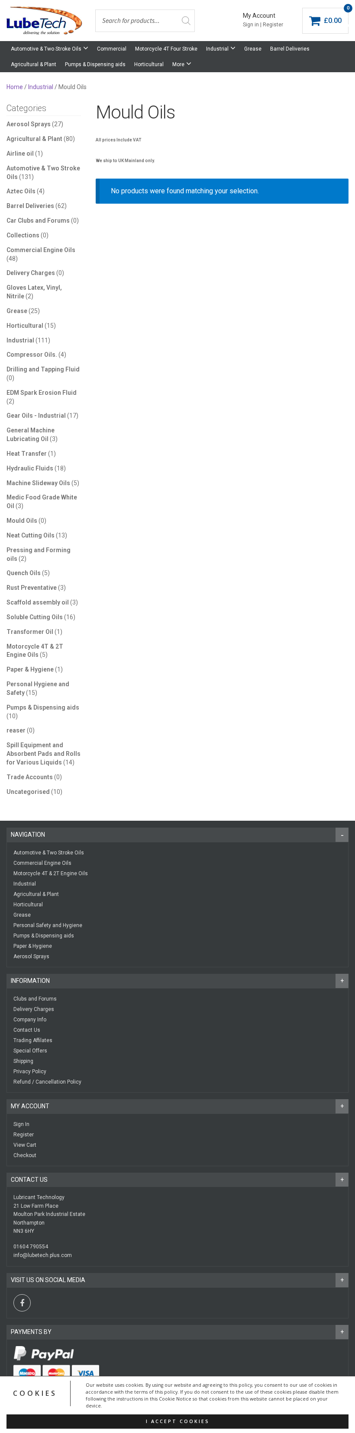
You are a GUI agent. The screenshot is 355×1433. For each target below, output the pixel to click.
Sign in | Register (263, 25)
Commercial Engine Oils (40, 249)
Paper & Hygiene (30, 669)
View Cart (24, 1145)
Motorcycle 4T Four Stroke (166, 49)
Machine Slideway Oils (38, 483)
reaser (16, 730)
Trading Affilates (32, 1040)
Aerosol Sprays (28, 124)
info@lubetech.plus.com (42, 1255)
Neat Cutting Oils (30, 535)
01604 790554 (30, 1247)
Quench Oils (23, 572)
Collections (22, 235)
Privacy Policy (29, 1071)
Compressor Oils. (31, 354)
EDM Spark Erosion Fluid (41, 392)
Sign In (21, 1124)
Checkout (24, 1155)
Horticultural (149, 64)
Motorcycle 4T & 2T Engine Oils (50, 873)
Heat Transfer (26, 453)
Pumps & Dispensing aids (95, 64)
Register (23, 1135)
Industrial (217, 49)
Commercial (111, 49)
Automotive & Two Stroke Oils (46, 49)
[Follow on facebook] (22, 1302)
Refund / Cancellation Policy (47, 1082)
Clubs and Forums (35, 999)
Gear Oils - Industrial (36, 415)
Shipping (23, 1061)
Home (14, 86)
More (178, 64)
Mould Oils (21, 520)
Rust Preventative (31, 587)
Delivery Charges (30, 272)
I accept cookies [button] (178, 1421)
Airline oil (20, 153)
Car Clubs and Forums (38, 220)
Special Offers (30, 1051)
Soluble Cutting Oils (34, 617)
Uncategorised (28, 791)
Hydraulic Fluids (29, 468)
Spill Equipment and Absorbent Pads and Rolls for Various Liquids (43, 754)
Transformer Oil (29, 631)
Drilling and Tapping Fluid (43, 369)
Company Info (29, 1020)
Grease (252, 49)
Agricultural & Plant (33, 64)
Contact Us (26, 1030)
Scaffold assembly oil (37, 602)
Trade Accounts (29, 777)
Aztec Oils (21, 191)
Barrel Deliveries (290, 49)
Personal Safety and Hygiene (47, 925)
